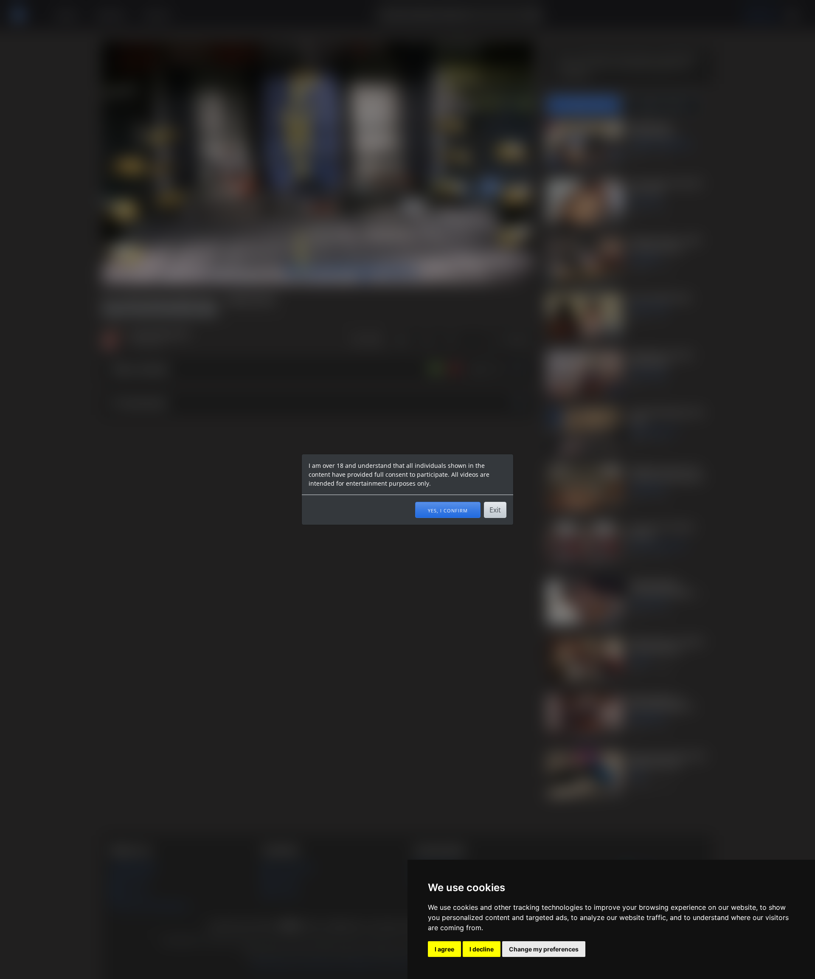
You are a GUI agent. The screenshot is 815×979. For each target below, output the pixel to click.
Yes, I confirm (448, 510)
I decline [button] (481, 949)
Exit (495, 510)
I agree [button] (444, 949)
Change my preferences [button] (544, 949)
